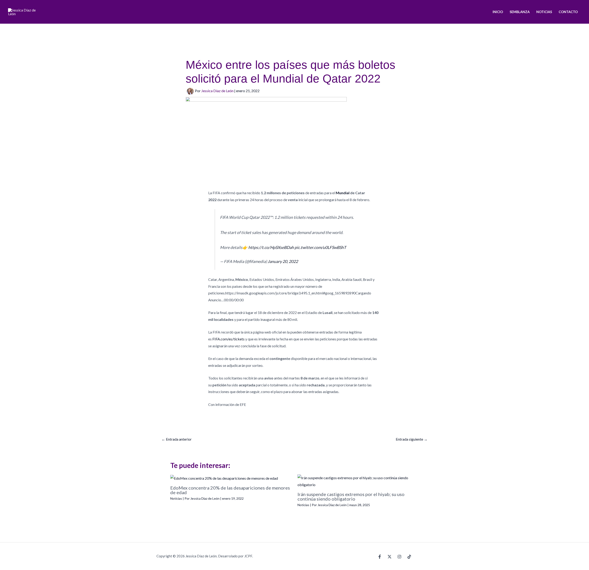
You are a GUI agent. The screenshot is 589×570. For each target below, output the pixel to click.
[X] (389, 557)
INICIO (498, 12)
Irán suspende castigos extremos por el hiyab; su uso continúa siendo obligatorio (350, 496)
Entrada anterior (177, 439)
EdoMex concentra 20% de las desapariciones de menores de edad (230, 490)
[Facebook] (380, 557)
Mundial (342, 193)
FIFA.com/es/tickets (228, 339)
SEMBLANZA (520, 12)
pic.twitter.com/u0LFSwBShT (320, 247)
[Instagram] (399, 557)
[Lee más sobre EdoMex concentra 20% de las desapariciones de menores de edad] (224, 478)
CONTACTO (568, 12)
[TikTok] (409, 557)
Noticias (176, 498)
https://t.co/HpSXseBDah (271, 247)
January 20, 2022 (283, 261)
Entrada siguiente (411, 439)
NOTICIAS (544, 12)
